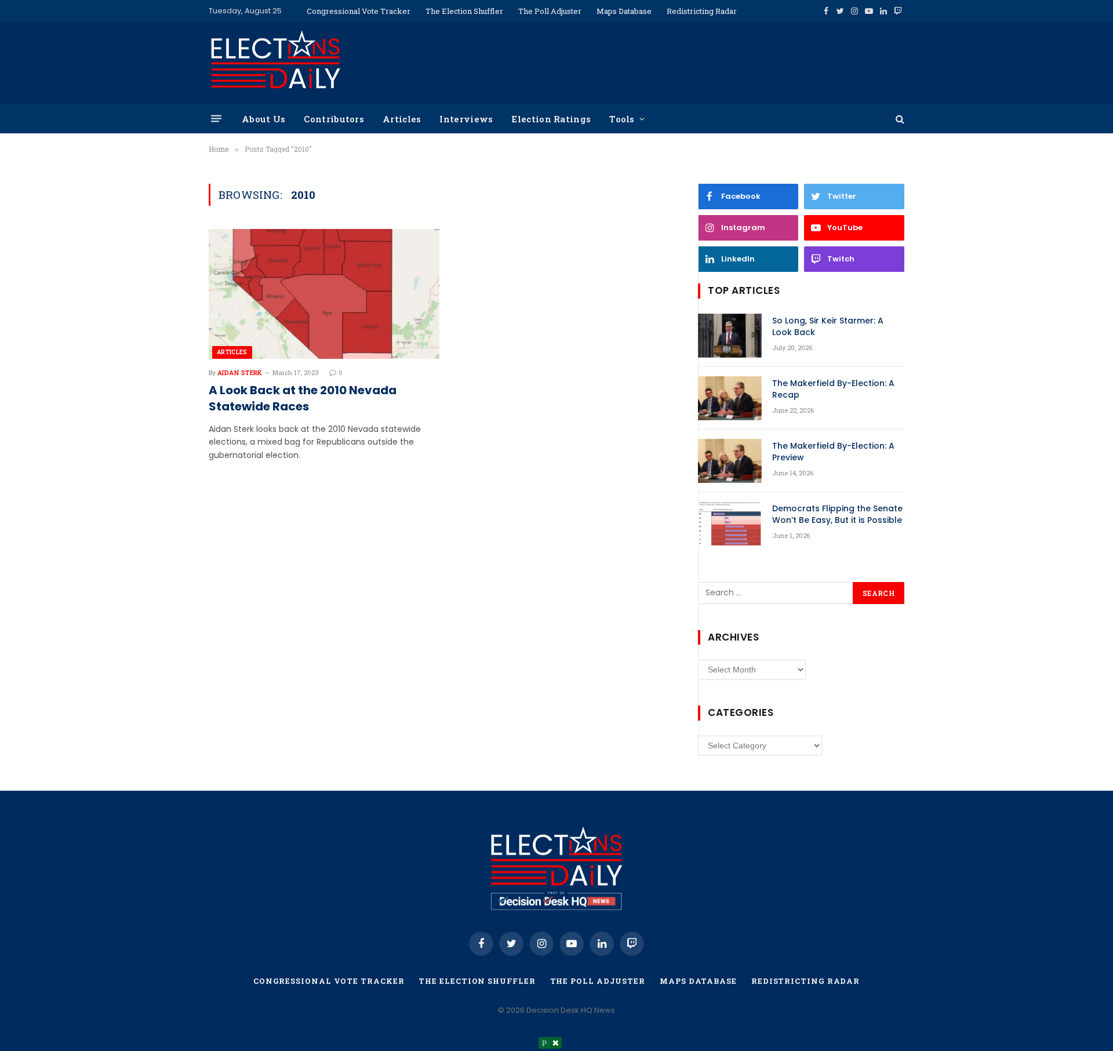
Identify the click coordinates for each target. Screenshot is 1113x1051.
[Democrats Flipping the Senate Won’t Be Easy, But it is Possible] (730, 523)
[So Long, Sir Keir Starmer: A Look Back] (730, 336)
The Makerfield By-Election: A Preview (833, 451)
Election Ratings (551, 119)
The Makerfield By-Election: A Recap (833, 389)
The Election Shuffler (464, 11)
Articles (402, 119)
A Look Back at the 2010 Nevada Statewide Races (303, 398)
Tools (622, 119)
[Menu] (216, 119)
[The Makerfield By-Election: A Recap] (730, 398)
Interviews (466, 119)
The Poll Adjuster (549, 11)
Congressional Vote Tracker (358, 11)
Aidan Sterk (240, 372)
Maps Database (624, 11)
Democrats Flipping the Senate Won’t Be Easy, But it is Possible (837, 514)
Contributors (334, 119)
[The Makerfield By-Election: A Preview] (730, 461)
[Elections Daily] (275, 62)
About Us (263, 119)
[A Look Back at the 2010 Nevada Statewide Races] (324, 294)
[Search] (898, 119)
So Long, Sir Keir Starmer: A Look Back (827, 326)
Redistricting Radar (702, 11)
